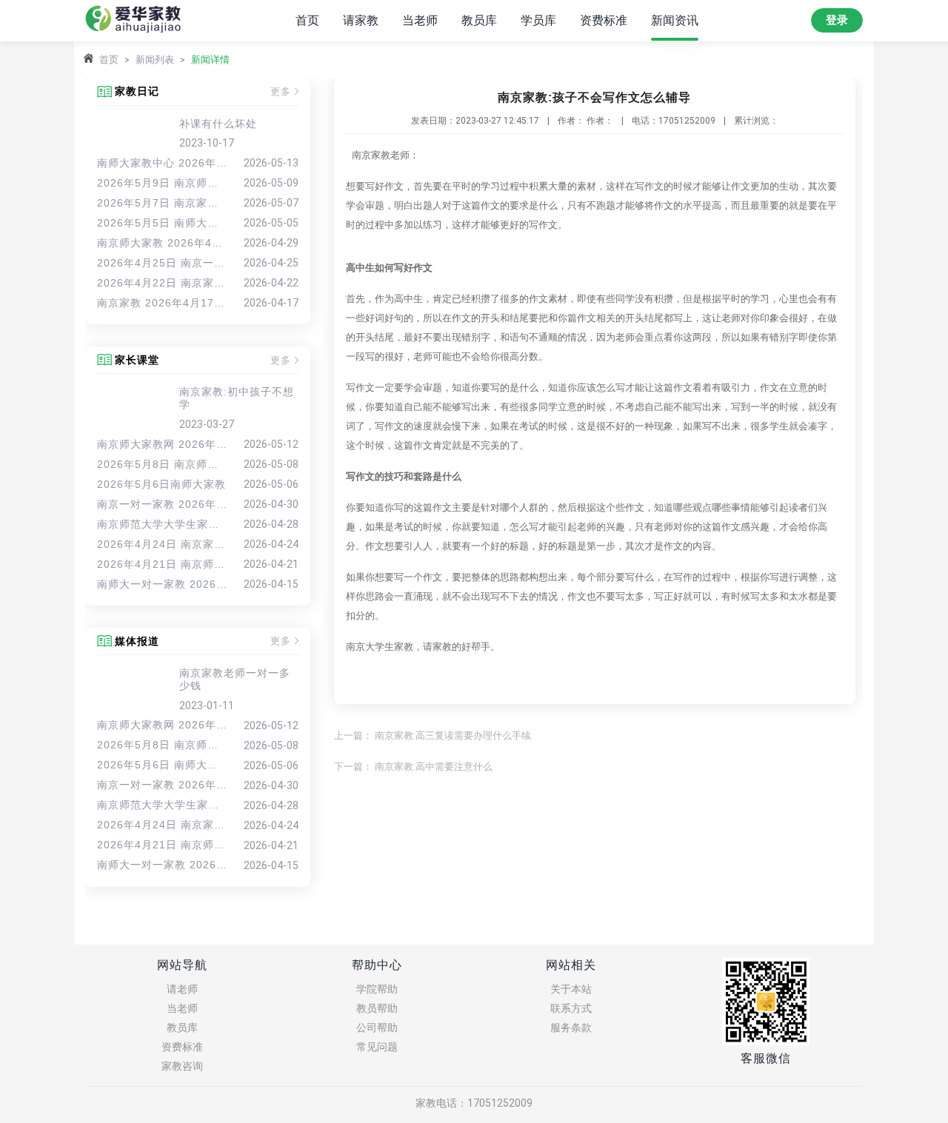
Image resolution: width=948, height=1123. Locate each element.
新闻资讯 (674, 20)
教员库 (479, 20)
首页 (307, 20)
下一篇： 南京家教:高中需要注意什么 (413, 766)
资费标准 (603, 20)
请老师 (182, 989)
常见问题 (377, 1047)
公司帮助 (377, 1027)
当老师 (420, 20)
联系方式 (571, 1008)
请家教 (360, 20)
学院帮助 (377, 989)
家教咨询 (182, 1066)
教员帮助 (377, 1008)
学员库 (538, 20)
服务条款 (571, 1027)
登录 (837, 20)
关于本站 (571, 989)
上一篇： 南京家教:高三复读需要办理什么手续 (432, 735)
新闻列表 (155, 59)
